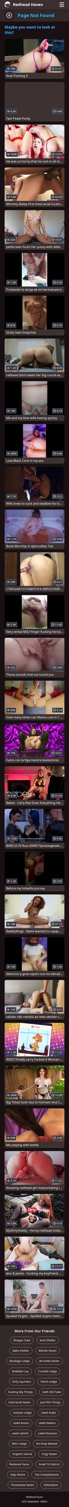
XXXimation (51, 1485)
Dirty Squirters (21, 1381)
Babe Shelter (21, 1350)
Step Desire (17, 1474)
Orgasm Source (22, 1454)
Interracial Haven (19, 1402)
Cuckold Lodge (47, 1371)
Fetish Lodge (49, 1381)
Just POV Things (50, 1402)
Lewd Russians (47, 1433)
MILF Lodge (19, 1443)
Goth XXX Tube (51, 1392)
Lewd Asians (21, 1423)
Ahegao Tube (21, 1340)
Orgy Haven (49, 1454)
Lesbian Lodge (22, 1412)
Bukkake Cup (20, 1371)
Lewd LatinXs (20, 1433)
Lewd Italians (47, 1423)
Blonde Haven (48, 1350)
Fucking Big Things (20, 1392)
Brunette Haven (49, 1361)
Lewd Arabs (48, 1412)
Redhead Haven (28, 4)
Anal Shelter (48, 1340)
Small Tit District (49, 1464)
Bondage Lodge (20, 1361)
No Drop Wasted (46, 1443)
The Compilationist (47, 1474)
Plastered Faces (19, 1464)
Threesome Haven (22, 1485)
